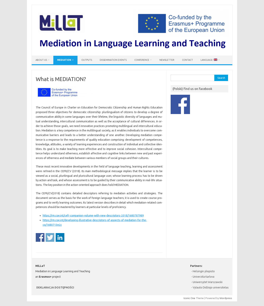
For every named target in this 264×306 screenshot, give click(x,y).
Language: (207, 60)
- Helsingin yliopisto (203, 271)
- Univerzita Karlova (202, 276)
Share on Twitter (50, 237)
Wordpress (226, 298)
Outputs (86, 60)
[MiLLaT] (132, 49)
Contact (187, 60)
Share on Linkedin (60, 237)
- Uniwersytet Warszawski (206, 282)
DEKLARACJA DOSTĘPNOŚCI (55, 287)
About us (41, 60)
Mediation (64, 60)
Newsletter (166, 60)
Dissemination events (113, 60)
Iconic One (189, 298)
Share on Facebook (40, 237)
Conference (141, 60)
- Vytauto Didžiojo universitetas (210, 287)
